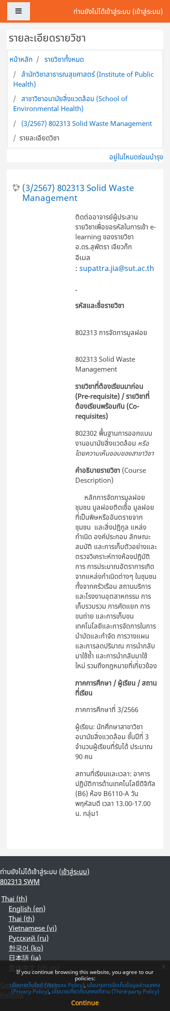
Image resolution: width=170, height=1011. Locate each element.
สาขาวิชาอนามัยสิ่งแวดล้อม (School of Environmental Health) (70, 103)
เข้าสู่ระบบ (147, 11)
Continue (85, 1002)
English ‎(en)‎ (27, 908)
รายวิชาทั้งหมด (64, 59)
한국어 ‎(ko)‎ (26, 947)
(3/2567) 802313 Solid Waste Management (86, 123)
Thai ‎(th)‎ (14, 898)
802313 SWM (20, 881)
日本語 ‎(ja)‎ (25, 957)
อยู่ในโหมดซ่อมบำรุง (136, 156)
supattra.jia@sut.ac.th (116, 268)
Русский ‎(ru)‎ (29, 937)
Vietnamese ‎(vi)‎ (33, 927)
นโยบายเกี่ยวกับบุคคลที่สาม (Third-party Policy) (105, 991)
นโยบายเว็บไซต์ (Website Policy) (47, 985)
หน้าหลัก (21, 59)
